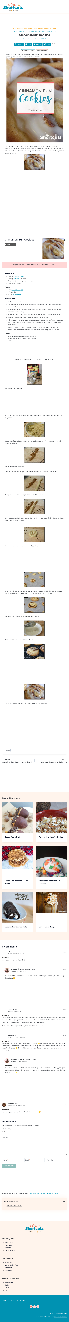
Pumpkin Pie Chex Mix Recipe (51, 837)
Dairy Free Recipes (28, 31)
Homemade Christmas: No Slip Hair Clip (53, 760)
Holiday (48, 31)
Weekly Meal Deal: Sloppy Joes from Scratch (17, 760)
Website (50, 1160)
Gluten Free (9, 1242)
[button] (60, 60)
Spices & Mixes (10, 1250)
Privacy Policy (13, 1300)
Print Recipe (42, 50)
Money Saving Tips (11, 1265)
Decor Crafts (9, 1270)
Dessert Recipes (40, 31)
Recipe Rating (6, 1129)
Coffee (7, 1285)
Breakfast (8, 1248)
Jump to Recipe (28, 50)
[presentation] (17, 817)
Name (5, 1160)
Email (27, 1160)
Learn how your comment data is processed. (44, 1193)
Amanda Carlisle (29, 39)
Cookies (7, 1288)
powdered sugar (17, 290)
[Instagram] (34, 1306)
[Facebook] (31, 1306)
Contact (22, 1300)
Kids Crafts (8, 1268)
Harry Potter (9, 1282)
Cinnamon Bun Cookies (14, 1206)
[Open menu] (65, 6)
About (5, 1300)
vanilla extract (17, 294)
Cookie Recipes (17, 31)
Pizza (6, 1290)
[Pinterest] (37, 1306)
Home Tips (8, 1262)
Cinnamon (17, 279)
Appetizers (8, 1245)
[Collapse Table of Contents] (64, 1201)
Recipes (53, 31)
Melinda (11, 1104)
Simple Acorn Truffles (13, 837)
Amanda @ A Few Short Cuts (22, 969)
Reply (64, 952)
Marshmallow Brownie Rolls (16, 927)
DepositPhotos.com (60, 1317)
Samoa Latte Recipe (47, 927)
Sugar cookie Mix (19, 276)
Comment (7, 1137)
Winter (7, 750)
